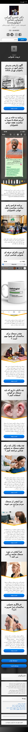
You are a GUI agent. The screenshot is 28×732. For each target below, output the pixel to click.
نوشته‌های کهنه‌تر (13, 660)
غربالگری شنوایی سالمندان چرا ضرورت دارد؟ (14, 607)
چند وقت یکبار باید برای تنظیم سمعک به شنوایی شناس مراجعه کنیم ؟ (14, 448)
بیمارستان (22, 706)
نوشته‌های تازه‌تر (14, 666)
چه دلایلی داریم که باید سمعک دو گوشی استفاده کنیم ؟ (14, 392)
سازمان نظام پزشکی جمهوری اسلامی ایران (15, 707)
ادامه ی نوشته (10, 108)
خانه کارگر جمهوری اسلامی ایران (17, 709)
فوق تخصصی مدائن (16, 706)
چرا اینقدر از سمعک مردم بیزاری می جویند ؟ (14, 504)
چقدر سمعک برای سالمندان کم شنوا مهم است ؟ (14, 336)
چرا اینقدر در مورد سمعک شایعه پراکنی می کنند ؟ (14, 554)
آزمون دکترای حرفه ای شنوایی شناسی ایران (14, 253)
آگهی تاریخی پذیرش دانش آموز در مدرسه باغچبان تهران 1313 (14, 68)
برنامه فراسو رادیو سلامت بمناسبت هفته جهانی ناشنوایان (14, 207)
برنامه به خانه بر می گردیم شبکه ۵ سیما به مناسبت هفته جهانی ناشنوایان (14, 121)
